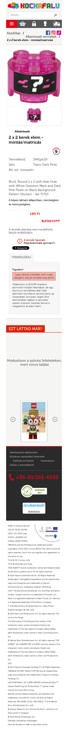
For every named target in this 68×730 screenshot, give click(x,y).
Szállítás (56, 24)
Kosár (22, 24)
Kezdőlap (13, 33)
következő (55, 419)
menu (11, 24)
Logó (34, 6)
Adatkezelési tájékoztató (24, 452)
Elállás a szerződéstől (22, 465)
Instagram (53, 33)
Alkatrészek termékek (41, 37)
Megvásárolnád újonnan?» (39, 241)
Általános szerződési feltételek (27, 456)
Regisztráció (34, 24)
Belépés (45, 24)
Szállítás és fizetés (23, 460)
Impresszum (47, 460)
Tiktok (59, 33)
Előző (13, 419)
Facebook (48, 33)
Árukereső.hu (34, 511)
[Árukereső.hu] (34, 497)
